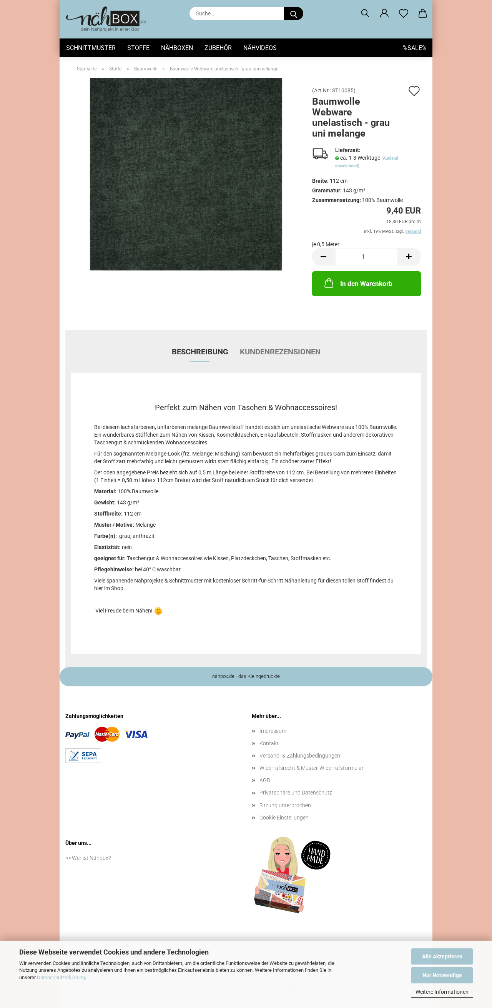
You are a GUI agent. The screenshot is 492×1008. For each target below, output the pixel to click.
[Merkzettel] (403, 13)
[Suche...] (293, 13)
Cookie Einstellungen (284, 817)
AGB (264, 780)
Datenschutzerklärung (61, 977)
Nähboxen (177, 48)
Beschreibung (200, 351)
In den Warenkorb (366, 283)
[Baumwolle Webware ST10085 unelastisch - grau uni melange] (186, 174)
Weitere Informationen (442, 992)
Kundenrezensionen (280, 351)
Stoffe (138, 48)
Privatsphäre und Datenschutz (295, 792)
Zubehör (218, 48)
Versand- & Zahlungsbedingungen (299, 756)
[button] (384, 13)
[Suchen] (365, 13)
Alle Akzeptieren (442, 956)
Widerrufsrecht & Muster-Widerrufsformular (311, 768)
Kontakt (269, 743)
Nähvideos (260, 48)
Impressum (272, 731)
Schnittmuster (91, 48)
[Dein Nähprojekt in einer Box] (108, 19)
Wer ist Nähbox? (91, 858)
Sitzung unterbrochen (285, 805)
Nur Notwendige (442, 975)
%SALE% (415, 48)
